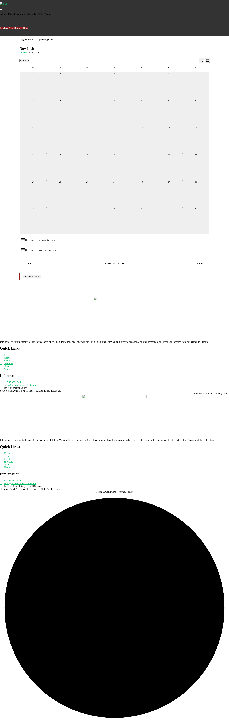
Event (11, 14)
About (3, 14)
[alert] (114, 39)
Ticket (41, 14)
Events (23, 52)
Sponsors (21, 14)
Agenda (31, 14)
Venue (49, 14)
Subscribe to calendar (32, 276)
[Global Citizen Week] (3, 3)
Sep (200, 263)
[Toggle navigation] (1, 9)
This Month (114, 263)
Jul (29, 263)
